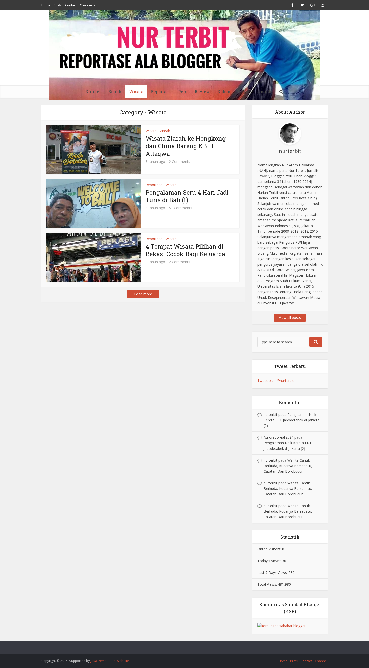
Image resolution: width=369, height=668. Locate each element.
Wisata (136, 91)
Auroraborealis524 (278, 437)
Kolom (223, 91)
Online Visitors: (269, 549)
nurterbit (270, 414)
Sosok (244, 91)
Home (45, 5)
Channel (86, 5)
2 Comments (179, 161)
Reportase (161, 91)
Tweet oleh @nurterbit (275, 380)
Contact (71, 5)
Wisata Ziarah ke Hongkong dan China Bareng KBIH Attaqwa (186, 146)
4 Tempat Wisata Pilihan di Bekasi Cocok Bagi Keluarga (185, 250)
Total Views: (267, 584)
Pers (182, 91)
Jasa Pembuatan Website (110, 660)
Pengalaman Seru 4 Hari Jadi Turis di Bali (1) (187, 196)
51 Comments (180, 208)
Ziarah (114, 91)
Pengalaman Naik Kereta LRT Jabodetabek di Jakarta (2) (291, 420)
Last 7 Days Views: (273, 572)
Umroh (264, 91)
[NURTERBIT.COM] (184, 55)
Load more (143, 294)
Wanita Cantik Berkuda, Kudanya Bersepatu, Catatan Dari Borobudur (288, 466)
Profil (58, 5)
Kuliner (93, 91)
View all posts (290, 317)
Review (202, 91)
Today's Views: (269, 560)
